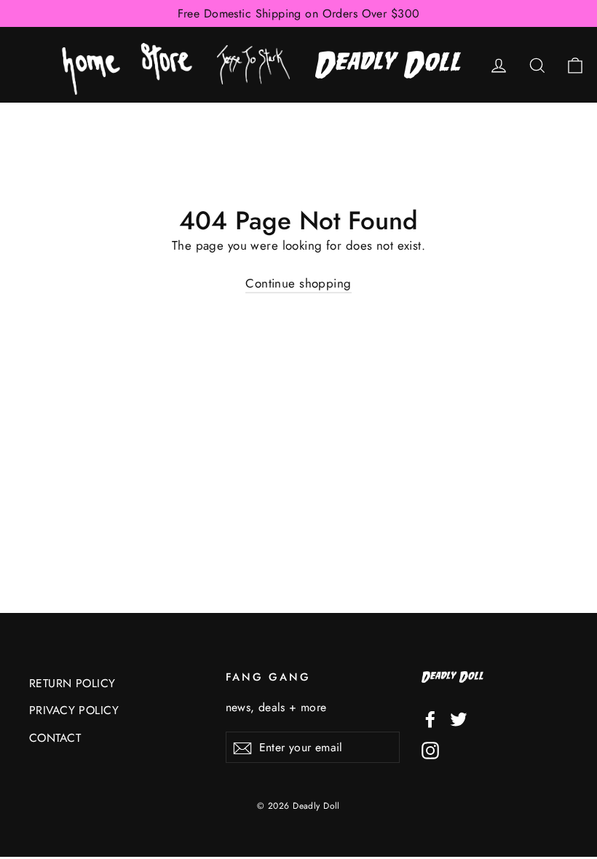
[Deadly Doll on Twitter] (458, 718)
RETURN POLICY (72, 683)
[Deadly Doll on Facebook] (430, 718)
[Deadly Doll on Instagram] (430, 749)
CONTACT (55, 737)
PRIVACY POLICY (74, 710)
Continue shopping (298, 283)
